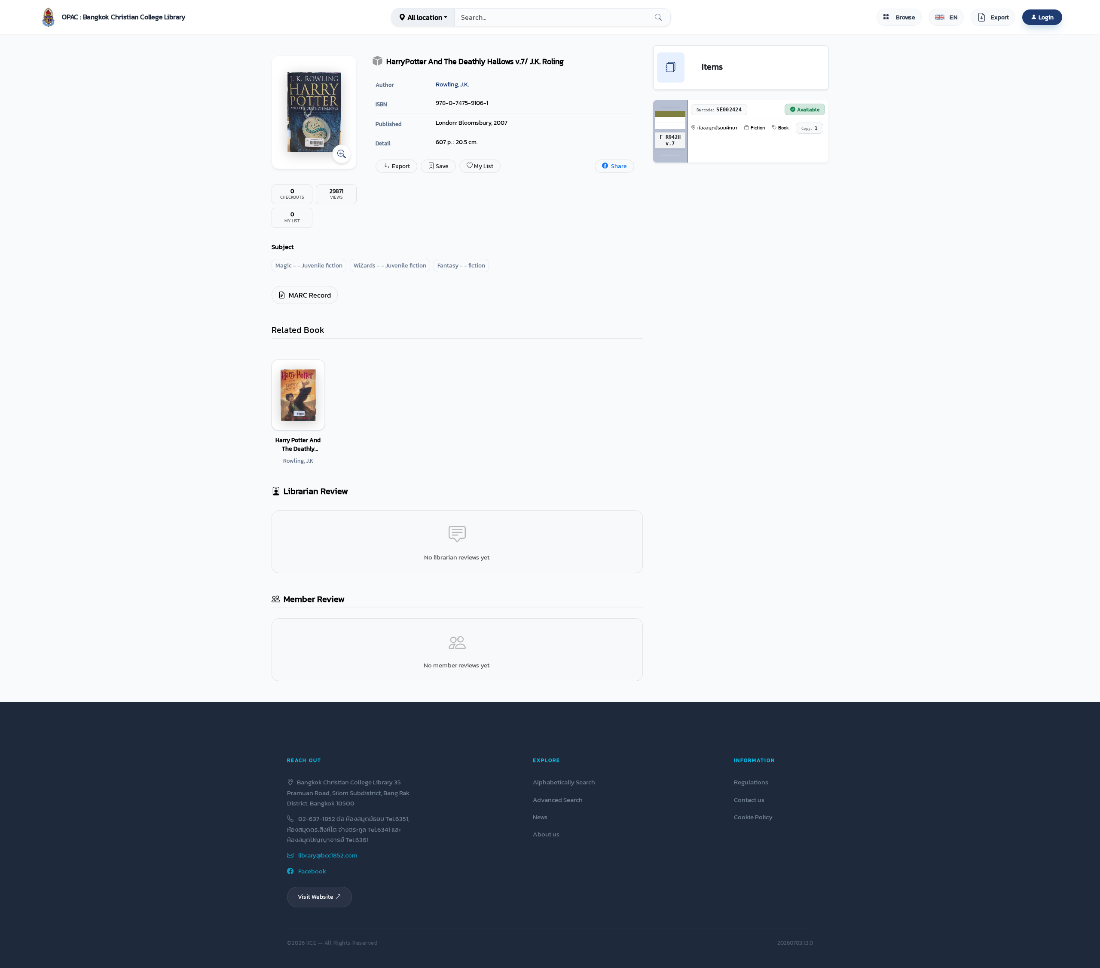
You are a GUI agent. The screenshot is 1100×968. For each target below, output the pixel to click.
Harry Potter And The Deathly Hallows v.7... (298, 444)
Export (400, 166)
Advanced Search (558, 800)
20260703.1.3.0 (795, 943)
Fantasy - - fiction (461, 265)
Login (1046, 17)
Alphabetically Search (564, 782)
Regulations (751, 782)
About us (546, 834)
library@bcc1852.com (327, 855)
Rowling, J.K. (452, 84)
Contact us (749, 800)
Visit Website (315, 896)
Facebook (311, 871)
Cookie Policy (753, 817)
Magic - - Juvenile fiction (308, 265)
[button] (112, 17)
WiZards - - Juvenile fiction (390, 265)
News (540, 817)
